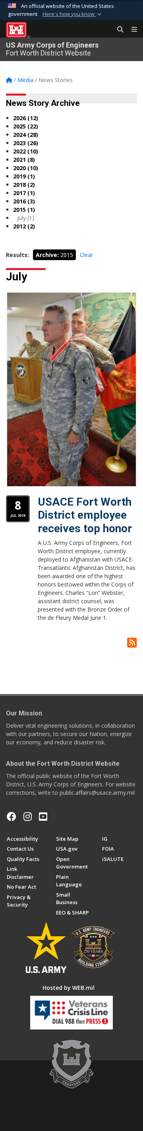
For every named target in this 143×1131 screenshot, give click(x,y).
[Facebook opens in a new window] (11, 816)
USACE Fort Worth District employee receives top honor (85, 515)
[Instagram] (27, 816)
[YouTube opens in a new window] (43, 816)
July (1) (25, 218)
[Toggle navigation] (131, 30)
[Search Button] (118, 30)
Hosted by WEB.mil (69, 987)
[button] (73, 14)
